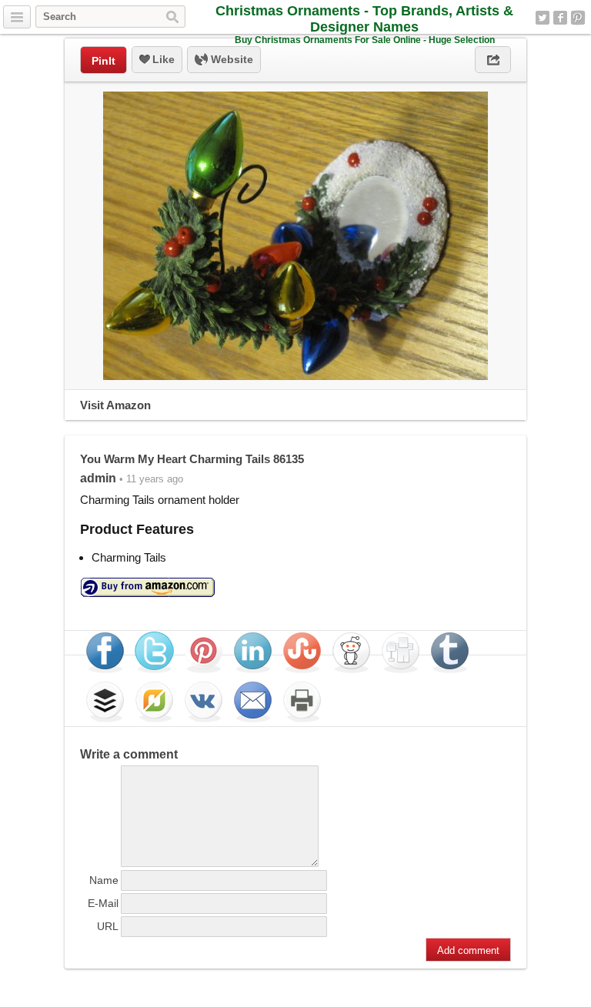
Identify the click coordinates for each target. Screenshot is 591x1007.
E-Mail (103, 903)
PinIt (103, 61)
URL (108, 926)
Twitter (542, 17)
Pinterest (578, 17)
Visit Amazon (115, 405)
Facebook (560, 17)
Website (230, 59)
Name (104, 880)
